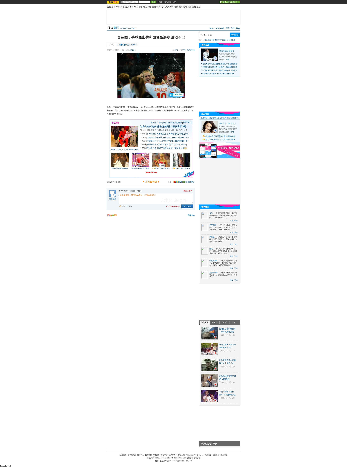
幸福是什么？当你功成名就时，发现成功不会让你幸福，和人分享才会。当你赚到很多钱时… (223, 251)
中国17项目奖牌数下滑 (178, 141)
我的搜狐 (167, 2)
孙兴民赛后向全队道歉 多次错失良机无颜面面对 (220, 64)
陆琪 (211, 249)
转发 (231, 221)
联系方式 (172, 455)
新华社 (132, 50)
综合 (238, 28)
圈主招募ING (188, 191)
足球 (233, 28)
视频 (140, 7)
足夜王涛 (212, 225)
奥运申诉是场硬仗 (226, 51)
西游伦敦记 (213, 118)
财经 (149, 7)
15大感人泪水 (180, 130)
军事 (118, 7)
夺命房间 (223, 40)
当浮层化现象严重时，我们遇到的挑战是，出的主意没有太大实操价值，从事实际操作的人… (223, 215)
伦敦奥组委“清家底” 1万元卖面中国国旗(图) (218, 74)
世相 (154, 7)
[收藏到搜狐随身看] (183, 182)
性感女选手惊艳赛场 (162, 168)
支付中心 (140, 455)
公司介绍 (200, 455)
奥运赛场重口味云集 (183, 168)
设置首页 (123, 455)
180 (233, 367)
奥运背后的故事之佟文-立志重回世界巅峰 (220, 139)
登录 (111, 199)
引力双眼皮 (231, 40)
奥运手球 (124, 28)
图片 (189, 123)
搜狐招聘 (148, 455)
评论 (236, 221)
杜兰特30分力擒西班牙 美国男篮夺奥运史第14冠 (167, 134)
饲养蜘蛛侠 (215, 40)
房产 (167, 7)
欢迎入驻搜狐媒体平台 (231, 2)
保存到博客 (191, 50)
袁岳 (211, 213)
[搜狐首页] (113, 2)
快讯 (164, 123)
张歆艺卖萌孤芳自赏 (227, 123)
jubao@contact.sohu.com (182, 461)
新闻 (113, 7)
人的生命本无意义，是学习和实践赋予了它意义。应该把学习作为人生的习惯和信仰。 (223, 239)
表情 (123, 206)
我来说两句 (127, 45)
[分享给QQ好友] (177, 182)
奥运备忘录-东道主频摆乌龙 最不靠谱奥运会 (165, 148)
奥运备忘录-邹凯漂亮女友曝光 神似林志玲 (220, 136)
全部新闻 (216, 455)
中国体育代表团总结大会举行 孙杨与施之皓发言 (220, 70)
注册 (160, 2)
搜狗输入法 (132, 455)
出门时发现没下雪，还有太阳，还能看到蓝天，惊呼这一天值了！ (223, 275)
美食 (194, 7)
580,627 (224, 367)
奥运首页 (154, 123)
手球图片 (132, 28)
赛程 (160, 123)
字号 (183, 50)
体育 (131, 7)
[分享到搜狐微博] (175, 182)
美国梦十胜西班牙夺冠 (175, 126)
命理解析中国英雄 (154, 144)
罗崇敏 (211, 237)
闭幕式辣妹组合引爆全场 (152, 126)
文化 (122, 7)
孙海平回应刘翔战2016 (179, 137)
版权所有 (197, 458)
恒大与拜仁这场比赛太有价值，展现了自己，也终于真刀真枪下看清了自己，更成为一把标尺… (223, 227)
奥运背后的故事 (232, 118)
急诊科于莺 (213, 273)
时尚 (172, 7)
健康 (176, 7)
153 (233, 335)
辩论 (130, 206)
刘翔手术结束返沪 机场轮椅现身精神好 (124, 149)
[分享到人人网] (180, 182)
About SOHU (191, 455)
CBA (217, 28)
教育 (181, 7)
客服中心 (164, 455)
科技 (158, 7)
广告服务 (156, 455)
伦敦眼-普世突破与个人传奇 (174, 144)
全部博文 (224, 455)
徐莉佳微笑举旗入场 (165, 130)
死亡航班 (208, 40)
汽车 (163, 7)
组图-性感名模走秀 (148, 130)
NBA (136, 7)
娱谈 (145, 7)
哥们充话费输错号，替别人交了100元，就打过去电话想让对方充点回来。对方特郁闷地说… (223, 263)
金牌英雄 (178, 123)
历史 (127, 7)
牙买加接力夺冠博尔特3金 (158, 137)
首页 (109, 7)
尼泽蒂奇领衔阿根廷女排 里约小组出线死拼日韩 (220, 67)
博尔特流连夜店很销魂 (120, 168)
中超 (222, 28)
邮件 (175, 2)
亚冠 (227, 28)
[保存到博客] (189, 182)
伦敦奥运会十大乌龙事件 (157, 141)
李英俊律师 (213, 261)
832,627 (224, 335)
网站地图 (208, 455)
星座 (198, 7)
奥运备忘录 (222, 118)
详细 (227, 59)
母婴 (185, 7)
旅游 (190, 7)
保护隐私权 (181, 455)
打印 (176, 50)
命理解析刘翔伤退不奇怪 (140, 168)
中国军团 (171, 123)
